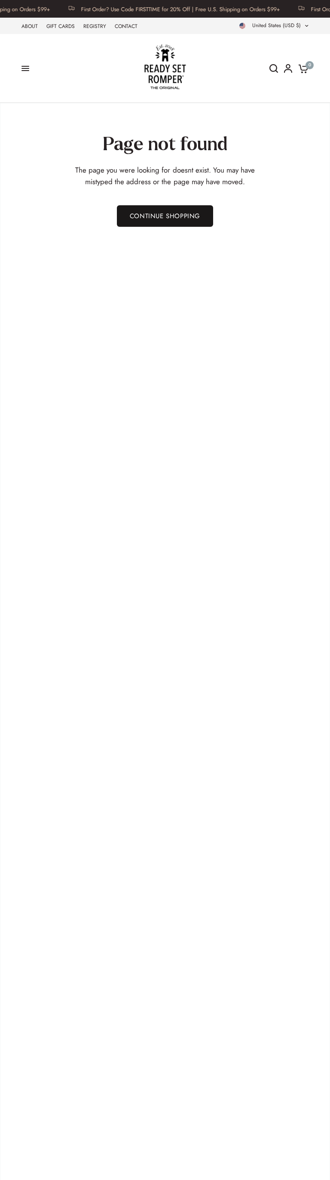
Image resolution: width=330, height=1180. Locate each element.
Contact (126, 26)
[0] (302, 68)
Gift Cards (60, 26)
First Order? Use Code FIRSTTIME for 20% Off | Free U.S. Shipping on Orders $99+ (171, 8)
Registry (94, 26)
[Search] (273, 68)
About (29, 26)
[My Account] (288, 68)
